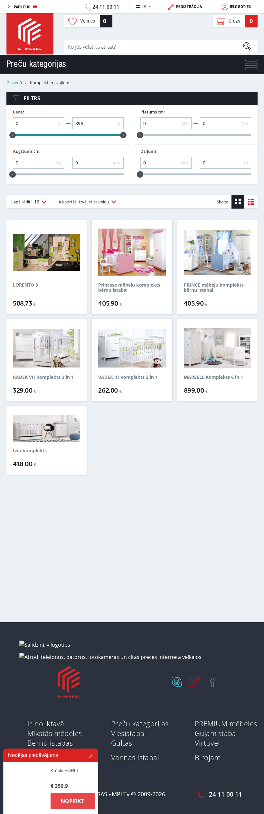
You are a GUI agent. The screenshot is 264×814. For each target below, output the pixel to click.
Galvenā (14, 82)
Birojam (208, 757)
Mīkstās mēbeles (54, 733)
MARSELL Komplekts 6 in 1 (213, 377)
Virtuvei (207, 743)
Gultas (121, 743)
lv (144, 6)
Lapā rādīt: (25, 202)
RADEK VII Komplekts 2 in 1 (43, 377)
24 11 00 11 (105, 6)
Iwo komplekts (30, 450)
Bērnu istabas (50, 743)
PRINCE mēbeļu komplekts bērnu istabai (214, 287)
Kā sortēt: (84, 202)
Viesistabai (128, 733)
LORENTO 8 (25, 285)
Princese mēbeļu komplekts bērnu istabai (129, 287)
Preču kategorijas (139, 723)
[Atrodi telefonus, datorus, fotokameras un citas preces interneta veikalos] (110, 656)
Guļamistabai (216, 733)
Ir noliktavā (45, 723)
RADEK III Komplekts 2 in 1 (128, 377)
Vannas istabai (135, 757)
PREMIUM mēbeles (226, 723)
